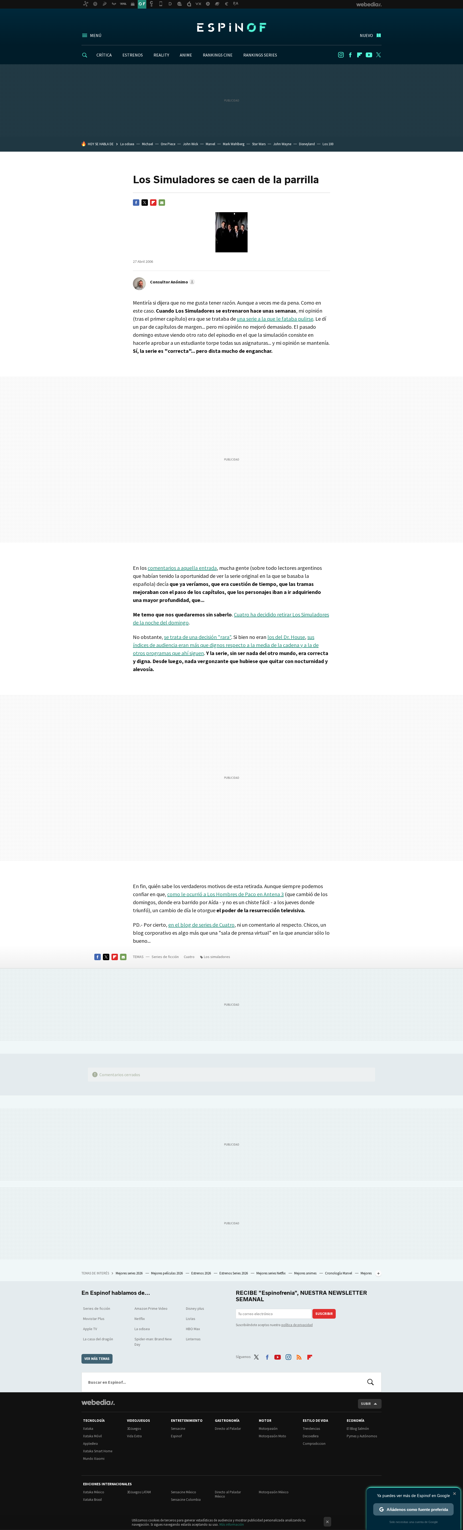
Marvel (210, 144)
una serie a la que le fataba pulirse (275, 318)
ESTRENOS (132, 55)
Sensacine (178, 1428)
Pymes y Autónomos (362, 1436)
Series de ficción (165, 956)
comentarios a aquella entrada (182, 567)
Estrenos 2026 (201, 1273)
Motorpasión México (274, 1492)
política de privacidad (297, 1325)
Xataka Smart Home (97, 1451)
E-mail (162, 202)
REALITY (161, 55)
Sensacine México (183, 1492)
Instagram (341, 55)
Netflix (140, 1318)
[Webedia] (98, 1402)
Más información (231, 1524)
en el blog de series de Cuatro (201, 924)
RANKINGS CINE (218, 55)
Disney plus (195, 1308)
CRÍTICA (104, 55)
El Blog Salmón (358, 1428)
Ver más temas (97, 1358)
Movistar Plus (93, 1318)
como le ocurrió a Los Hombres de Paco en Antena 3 (225, 894)
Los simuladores (217, 956)
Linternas (193, 1339)
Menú (95, 35)
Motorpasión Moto (272, 1436)
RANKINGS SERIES (260, 55)
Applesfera (90, 1443)
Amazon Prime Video (151, 1308)
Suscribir (324, 1313)
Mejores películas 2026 (167, 1273)
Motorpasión (268, 1428)
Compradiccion (314, 1443)
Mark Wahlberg (233, 144)
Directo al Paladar (228, 1428)
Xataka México (93, 1492)
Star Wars (259, 144)
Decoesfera (311, 1436)
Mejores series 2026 (129, 1273)
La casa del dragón (98, 1339)
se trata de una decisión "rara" (197, 637)
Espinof (231, 27)
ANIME (186, 55)
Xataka (88, 1428)
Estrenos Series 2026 (234, 1273)
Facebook (350, 55)
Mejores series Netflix (271, 1273)
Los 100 (328, 144)
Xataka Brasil (92, 1499)
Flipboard (359, 55)
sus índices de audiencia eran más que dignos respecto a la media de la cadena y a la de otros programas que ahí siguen (226, 645)
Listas (190, 1318)
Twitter (378, 55)
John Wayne (282, 144)
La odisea (127, 144)
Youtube (369, 55)
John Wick (190, 144)
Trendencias (311, 1428)
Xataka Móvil (92, 1436)
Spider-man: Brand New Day (153, 1342)
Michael (147, 144)
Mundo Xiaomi (93, 1458)
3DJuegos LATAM (139, 1492)
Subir (366, 1403)
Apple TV (90, 1328)
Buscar (370, 1382)
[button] (171, 282)
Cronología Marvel (339, 1273)
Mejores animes (305, 1273)
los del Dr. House (286, 637)
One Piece (168, 144)
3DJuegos (134, 1428)
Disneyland (307, 144)
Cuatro (189, 956)
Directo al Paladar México (228, 1494)
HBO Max (193, 1328)
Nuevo (366, 35)
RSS (299, 1356)
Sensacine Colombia (186, 1499)
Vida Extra (134, 1436)
